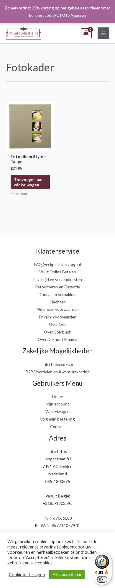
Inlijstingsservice (57, 364)
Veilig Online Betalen (57, 271)
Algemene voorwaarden (58, 309)
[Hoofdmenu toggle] (103, 33)
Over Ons (57, 324)
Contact (57, 426)
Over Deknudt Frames (57, 339)
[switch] (102, 579)
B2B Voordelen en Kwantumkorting (58, 371)
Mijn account (57, 403)
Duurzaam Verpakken (58, 294)
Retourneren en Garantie (57, 286)
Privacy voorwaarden (57, 316)
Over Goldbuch (57, 331)
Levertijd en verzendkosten (57, 279)
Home (57, 396)
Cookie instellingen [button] (27, 574)
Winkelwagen (57, 411)
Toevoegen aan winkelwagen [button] (29, 182)
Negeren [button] (78, 15)
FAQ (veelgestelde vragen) (57, 264)
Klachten (57, 301)
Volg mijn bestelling (57, 418)
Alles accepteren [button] (67, 574)
